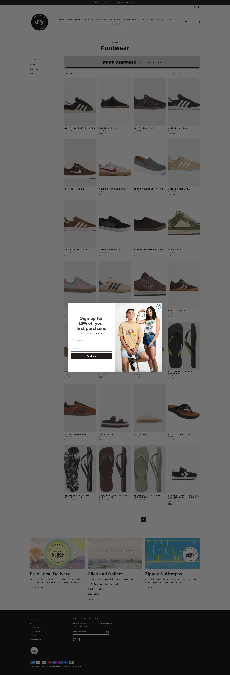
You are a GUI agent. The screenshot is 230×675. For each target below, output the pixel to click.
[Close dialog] (159, 306)
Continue (92, 356)
